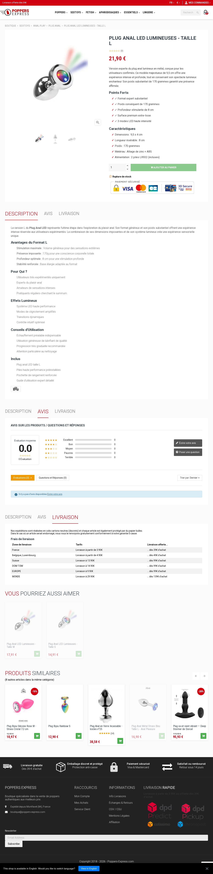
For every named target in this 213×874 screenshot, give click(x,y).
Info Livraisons (117, 796)
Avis (48, 213)
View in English (89, 868)
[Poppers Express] (15, 12)
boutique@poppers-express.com (27, 812)
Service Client (82, 809)
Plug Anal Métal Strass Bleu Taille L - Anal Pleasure (145, 727)
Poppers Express (20, 788)
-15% (34, 691)
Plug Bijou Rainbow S (59, 726)
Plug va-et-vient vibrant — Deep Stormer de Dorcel (189, 727)
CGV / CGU (115, 809)
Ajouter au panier (164, 167)
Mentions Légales (119, 815)
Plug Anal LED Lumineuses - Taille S (62, 645)
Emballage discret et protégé (85, 763)
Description (21, 214)
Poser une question (189, 452)
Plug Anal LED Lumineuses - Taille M (21, 645)
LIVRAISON (69, 213)
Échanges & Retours (121, 802)
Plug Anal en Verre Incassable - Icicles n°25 (106, 727)
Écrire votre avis (187, 442)
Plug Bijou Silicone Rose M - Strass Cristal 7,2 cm (21, 727)
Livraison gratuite (31, 765)
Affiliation (114, 822)
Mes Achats (81, 802)
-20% (201, 691)
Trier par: (184, 477)
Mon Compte (82, 796)
